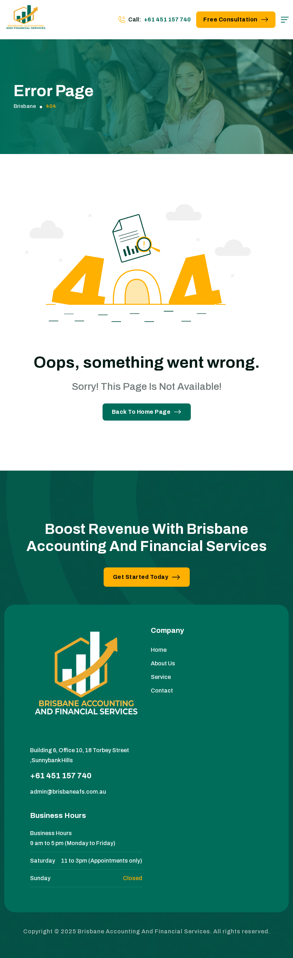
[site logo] (25, 20)
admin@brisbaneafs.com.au (68, 792)
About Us (163, 663)
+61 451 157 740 (167, 19)
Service (161, 677)
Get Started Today (141, 577)
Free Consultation (230, 19)
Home (159, 650)
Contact (162, 691)
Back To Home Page (141, 412)
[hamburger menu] (285, 20)
